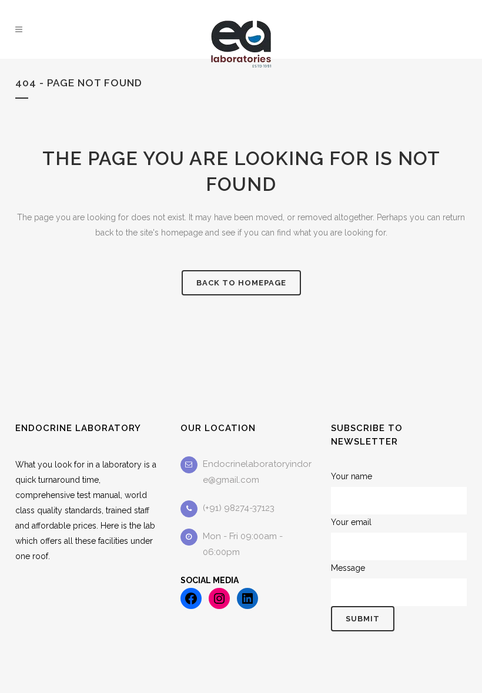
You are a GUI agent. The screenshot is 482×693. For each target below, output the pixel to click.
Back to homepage (241, 282)
